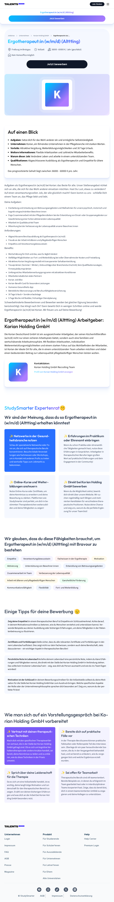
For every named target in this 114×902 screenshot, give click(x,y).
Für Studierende (51, 838)
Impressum (9, 845)
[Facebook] (39, 889)
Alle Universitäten (51, 878)
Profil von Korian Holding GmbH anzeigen (53, 371)
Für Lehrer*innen (51, 865)
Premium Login (91, 845)
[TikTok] (57, 889)
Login (7, 838)
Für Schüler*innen (51, 845)
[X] (66, 889)
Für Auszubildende (52, 852)
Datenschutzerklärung (81, 895)
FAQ (6, 852)
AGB (6, 858)
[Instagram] (48, 889)
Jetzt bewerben (56, 18)
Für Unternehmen (51, 858)
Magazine (9, 871)
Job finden (97, 4)
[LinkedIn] (75, 889)
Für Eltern (47, 871)
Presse (7, 865)
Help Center (90, 838)
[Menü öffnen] (108, 4)
